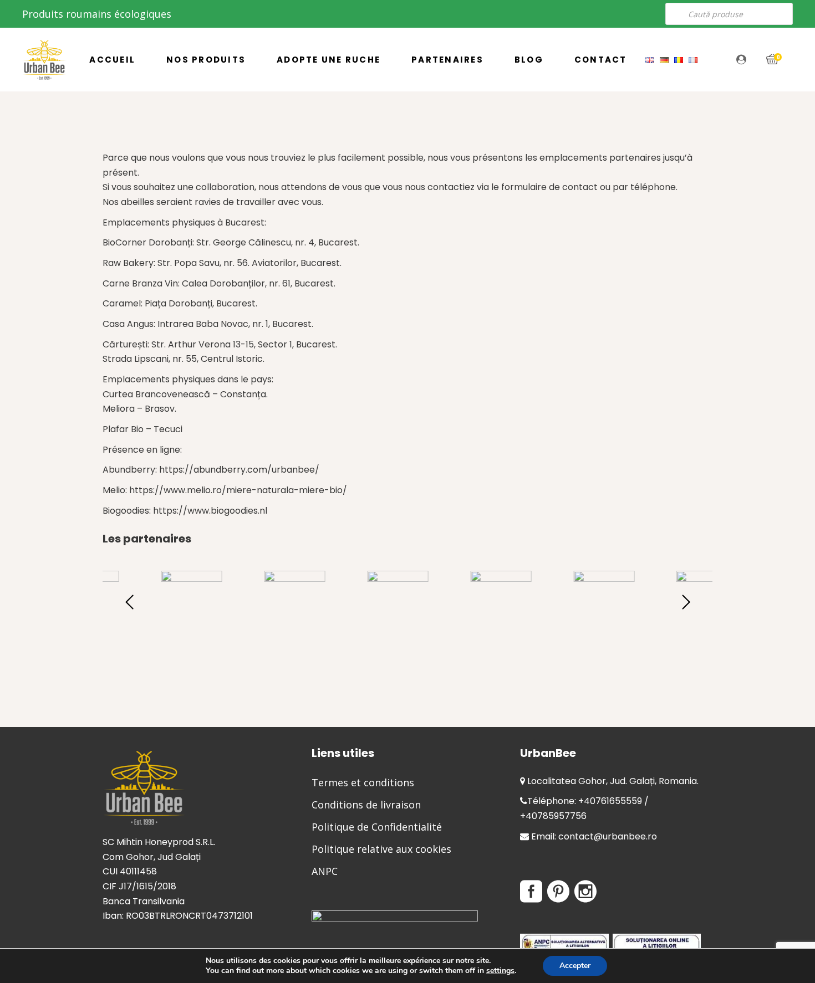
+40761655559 (610, 801)
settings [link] (500, 970)
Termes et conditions (363, 782)
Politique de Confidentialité (377, 826)
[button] (686, 601)
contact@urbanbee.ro (607, 836)
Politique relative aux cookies (381, 849)
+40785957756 (553, 816)
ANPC (325, 871)
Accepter (574, 965)
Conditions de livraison (366, 804)
